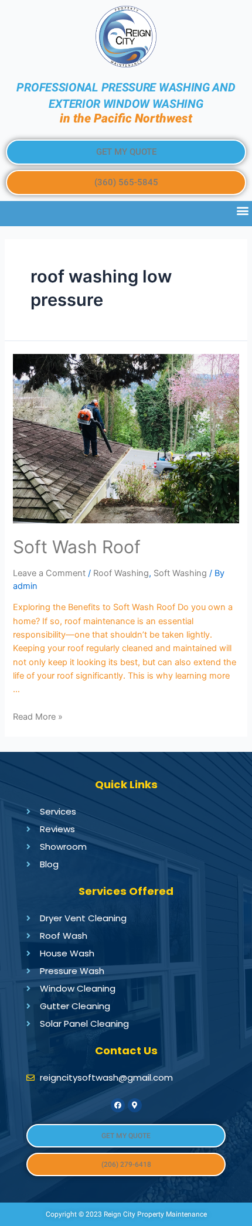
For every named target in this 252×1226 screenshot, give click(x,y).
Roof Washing (121, 573)
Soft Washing (180, 573)
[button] (126, 152)
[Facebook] (118, 1105)
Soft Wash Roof (77, 546)
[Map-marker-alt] (135, 1105)
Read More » (38, 716)
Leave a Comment (49, 573)
